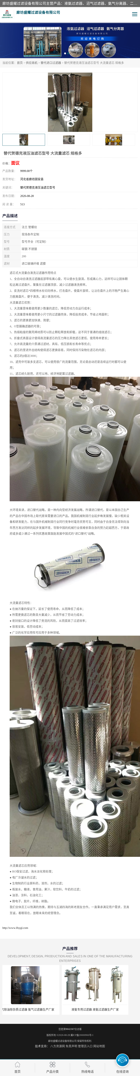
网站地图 (99, 1046)
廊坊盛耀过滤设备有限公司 (62, 1041)
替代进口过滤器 (51, 62)
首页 (20, 62)
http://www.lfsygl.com (15, 927)
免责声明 (71, 1046)
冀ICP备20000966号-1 (82, 1035)
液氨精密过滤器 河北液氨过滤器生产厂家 (104, 1009)
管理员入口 (85, 1046)
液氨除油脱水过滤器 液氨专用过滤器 (35, 1009)
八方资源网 (57, 1046)
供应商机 (32, 62)
